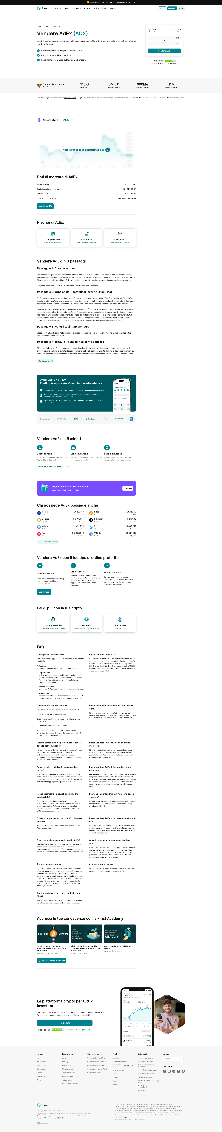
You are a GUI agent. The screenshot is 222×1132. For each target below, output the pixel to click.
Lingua (166, 1054)
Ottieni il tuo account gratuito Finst (53, 467)
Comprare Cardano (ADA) (97, 1069)
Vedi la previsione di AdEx (120, 243)
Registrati (172, 8)
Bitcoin (97, 512)
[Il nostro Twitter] (164, 1071)
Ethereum (98, 519)
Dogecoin (46, 519)
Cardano (46, 512)
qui (83, 298)
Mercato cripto (68, 1069)
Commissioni (41, 1069)
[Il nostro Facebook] (183, 1071)
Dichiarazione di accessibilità (144, 1086)
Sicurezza (41, 1076)
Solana (45, 526)
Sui (95, 526)
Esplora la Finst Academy (53, 960)
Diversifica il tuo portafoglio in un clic (86, 628)
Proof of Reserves (90, 390)
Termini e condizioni (145, 1058)
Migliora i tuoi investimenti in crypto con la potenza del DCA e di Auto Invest (85, 948)
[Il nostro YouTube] (169, 1071)
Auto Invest (66, 1065)
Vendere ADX (164, 51)
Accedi (162, 8)
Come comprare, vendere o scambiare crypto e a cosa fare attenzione (51, 948)
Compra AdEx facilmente (52, 243)
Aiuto (114, 1074)
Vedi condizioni (73, 490)
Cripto (39, 1073)
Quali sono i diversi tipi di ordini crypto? (118, 947)
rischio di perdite (70, 98)
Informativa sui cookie (146, 1074)
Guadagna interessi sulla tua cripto (53, 628)
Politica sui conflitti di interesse (146, 1066)
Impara (115, 1085)
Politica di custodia (145, 1077)
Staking (65, 1062)
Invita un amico (118, 1070)
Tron (44, 533)
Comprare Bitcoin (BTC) (96, 1058)
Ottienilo (128, 488)
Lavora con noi (123, 1066)
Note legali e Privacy (168, 1112)
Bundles (65, 1058)
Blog (114, 1081)
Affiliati (115, 1077)
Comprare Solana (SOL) (96, 1073)
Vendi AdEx (44, 592)
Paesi (39, 1080)
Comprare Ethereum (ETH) (97, 1062)
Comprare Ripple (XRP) (96, 1065)
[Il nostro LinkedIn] (174, 1071)
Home (39, 1058)
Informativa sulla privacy (147, 1070)
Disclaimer (141, 1090)
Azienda (116, 1058)
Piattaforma (41, 1065)
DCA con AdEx (120, 628)
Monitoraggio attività (70, 1084)
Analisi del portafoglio (70, 1076)
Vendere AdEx (45, 206)
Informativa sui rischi (145, 1062)
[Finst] (43, 8)
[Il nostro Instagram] (178, 1071)
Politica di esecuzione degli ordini (148, 1081)
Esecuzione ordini (69, 1073)
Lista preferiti (67, 1080)
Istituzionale (41, 1062)
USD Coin (98, 533)
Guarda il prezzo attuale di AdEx (86, 243)
